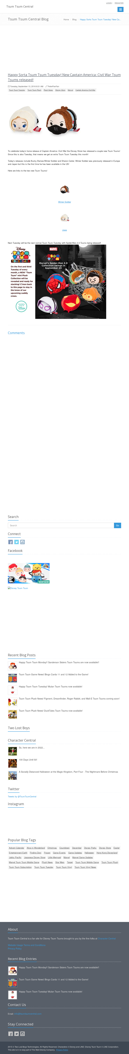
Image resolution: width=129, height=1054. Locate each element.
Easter (117, 847)
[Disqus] (64, 381)
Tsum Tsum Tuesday (17, 90)
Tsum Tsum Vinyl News (85, 867)
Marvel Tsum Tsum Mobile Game (24, 862)
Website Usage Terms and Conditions (26, 945)
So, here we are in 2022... (32, 747)
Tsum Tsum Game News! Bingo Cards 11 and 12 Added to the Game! (53, 674)
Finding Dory (35, 852)
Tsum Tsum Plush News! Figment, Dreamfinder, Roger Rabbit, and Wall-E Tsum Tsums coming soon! (69, 698)
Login (109, 3)
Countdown (64, 847)
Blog (74, 19)
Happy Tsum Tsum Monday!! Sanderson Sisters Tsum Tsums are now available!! (59, 662)
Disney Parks (90, 847)
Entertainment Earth (18, 852)
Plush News (48, 90)
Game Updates (75, 852)
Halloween (89, 852)
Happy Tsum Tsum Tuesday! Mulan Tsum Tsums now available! (50, 686)
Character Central (107, 938)
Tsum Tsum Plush (34, 90)
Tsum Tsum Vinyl (64, 867)
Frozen (47, 852)
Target (70, 862)
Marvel (70, 90)
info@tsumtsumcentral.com (28, 1013)
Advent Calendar (16, 847)
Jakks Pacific (15, 857)
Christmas (52, 847)
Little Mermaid (54, 857)
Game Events (59, 852)
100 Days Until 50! (28, 759)
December (76, 847)
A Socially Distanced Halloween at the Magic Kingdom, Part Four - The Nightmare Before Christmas (68, 771)
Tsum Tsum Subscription (20, 867)
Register (119, 3)
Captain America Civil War (85, 90)
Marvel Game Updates (82, 857)
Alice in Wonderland (36, 847)
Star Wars (59, 862)
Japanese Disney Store (34, 857)
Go (117, 525)
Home (66, 19)
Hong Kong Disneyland (107, 852)
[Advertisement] (64, 49)
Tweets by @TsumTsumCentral (22, 796)
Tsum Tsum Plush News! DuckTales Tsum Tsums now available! (51, 710)
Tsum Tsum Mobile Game (87, 862)
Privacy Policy (15, 948)
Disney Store (60, 90)
